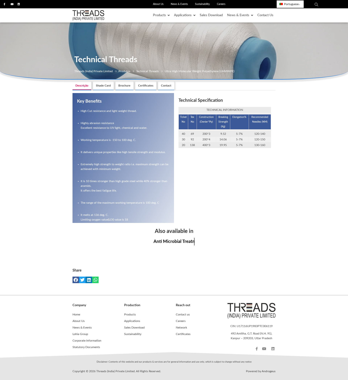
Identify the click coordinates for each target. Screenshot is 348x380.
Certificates (145, 85)
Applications (132, 321)
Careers (221, 4)
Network (181, 327)
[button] (75, 280)
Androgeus (269, 371)
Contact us (183, 314)
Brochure (124, 85)
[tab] (81, 85)
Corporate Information (86, 340)
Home (76, 314)
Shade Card (103, 85)
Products (130, 314)
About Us (158, 4)
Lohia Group (80, 334)
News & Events (179, 4)
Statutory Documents (86, 347)
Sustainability (202, 4)
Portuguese (291, 4)
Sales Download (134, 327)
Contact (166, 85)
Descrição (81, 85)
